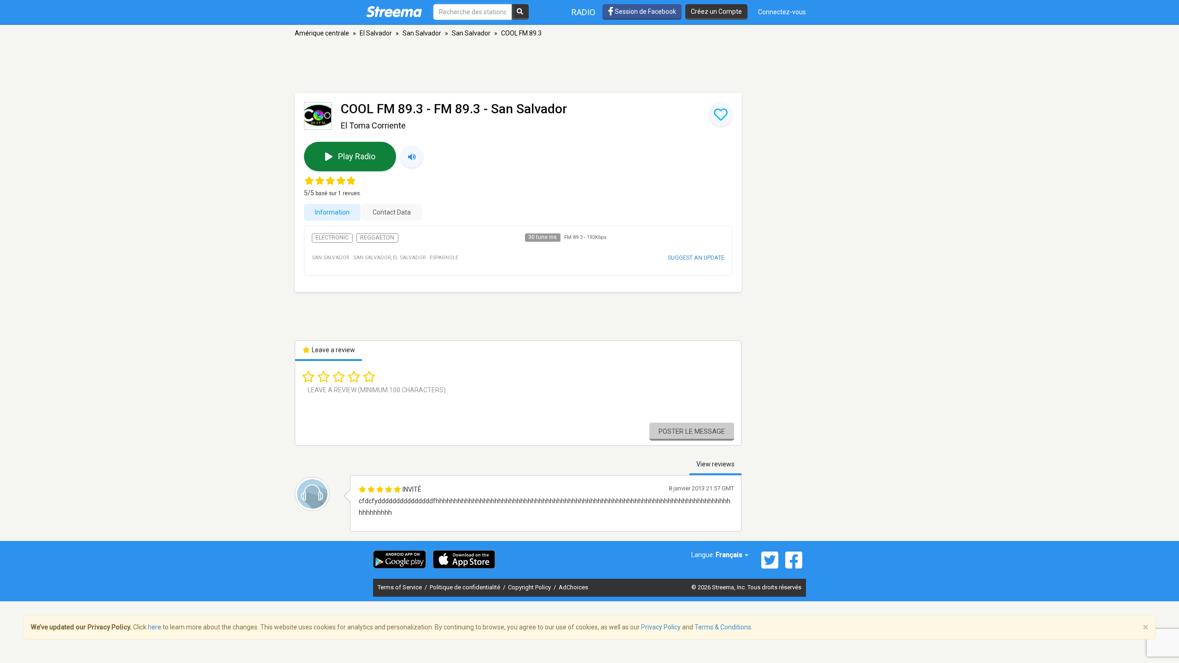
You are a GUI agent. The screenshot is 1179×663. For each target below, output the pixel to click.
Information (332, 212)
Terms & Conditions (723, 627)
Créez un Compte (716, 11)
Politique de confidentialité (466, 587)
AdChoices (573, 587)
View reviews (715, 464)
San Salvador (422, 33)
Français (730, 554)
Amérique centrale (322, 33)
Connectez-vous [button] (782, 12)
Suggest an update (696, 257)
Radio (583, 12)
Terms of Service (400, 587)
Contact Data (392, 212)
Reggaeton (377, 237)
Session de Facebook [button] (644, 11)
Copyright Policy (530, 587)
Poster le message (692, 431)
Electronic (332, 237)
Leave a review (332, 350)
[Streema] (394, 11)
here (154, 627)
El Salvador (376, 33)
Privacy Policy (661, 627)
